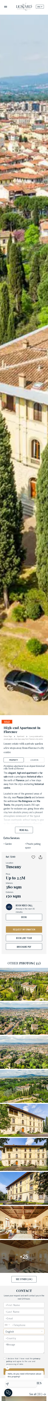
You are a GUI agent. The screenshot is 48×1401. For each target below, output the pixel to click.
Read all (24, 830)
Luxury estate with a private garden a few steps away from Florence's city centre (23, 737)
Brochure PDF (24, 947)
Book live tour (24, 938)
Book (24, 917)
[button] (33, 856)
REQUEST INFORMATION (24, 929)
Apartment (21, 736)
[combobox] (24, 1338)
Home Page (8, 736)
